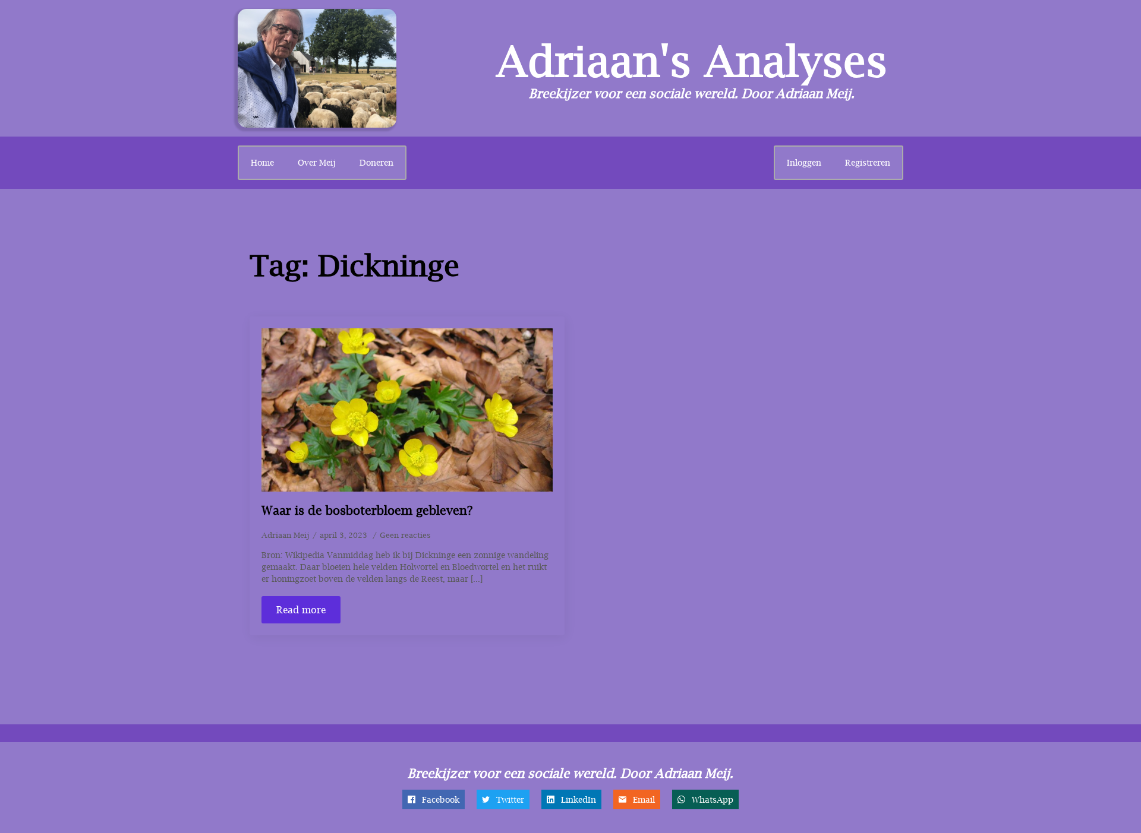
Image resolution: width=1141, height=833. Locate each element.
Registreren (867, 162)
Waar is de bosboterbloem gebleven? (367, 510)
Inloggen (804, 162)
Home (262, 162)
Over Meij (317, 162)
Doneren (376, 162)
